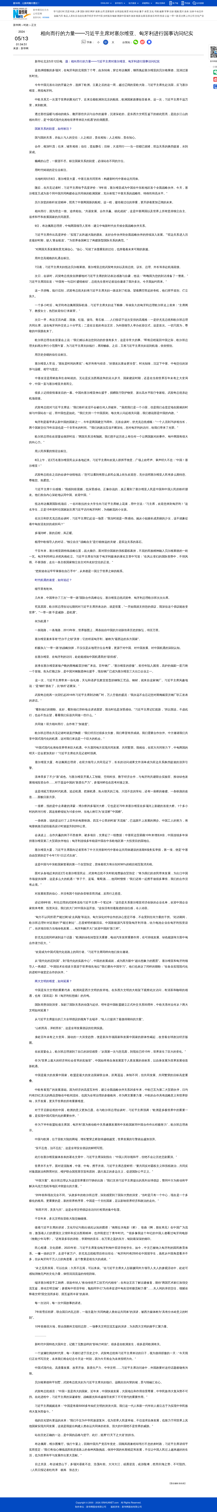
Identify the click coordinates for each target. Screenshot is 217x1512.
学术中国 (98, 16)
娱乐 (152, 16)
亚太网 (182, 16)
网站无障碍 (160, 3)
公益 (167, 16)
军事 (166, 11)
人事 (77, 11)
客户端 (175, 3)
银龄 (114, 16)
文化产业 (199, 16)
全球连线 (119, 11)
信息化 (81, 16)
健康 (161, 11)
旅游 (133, 16)
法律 (192, 11)
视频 (176, 11)
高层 (67, 11)
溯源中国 (121, 16)
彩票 (148, 16)
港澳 (97, 11)
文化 (151, 11)
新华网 (17, 25)
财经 (87, 11)
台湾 (102, 11)
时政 (72, 11)
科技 (131, 11)
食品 (66, 16)
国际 (82, 11)
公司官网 (37, 14)
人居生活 (72, 16)
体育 (146, 11)
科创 (136, 11)
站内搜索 (200, 3)
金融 (56, 16)
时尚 (157, 16)
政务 (186, 11)
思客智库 (109, 11)
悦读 (162, 16)
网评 (92, 11)
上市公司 (190, 16)
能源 (138, 16)
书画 (156, 11)
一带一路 (174, 16)
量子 (141, 11)
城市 (128, 16)
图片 (182, 11)
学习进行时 (59, 11)
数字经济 (89, 16)
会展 (143, 16)
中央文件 (198, 11)
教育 (126, 11)
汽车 (61, 16)
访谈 (171, 11)
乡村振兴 (107, 16)
